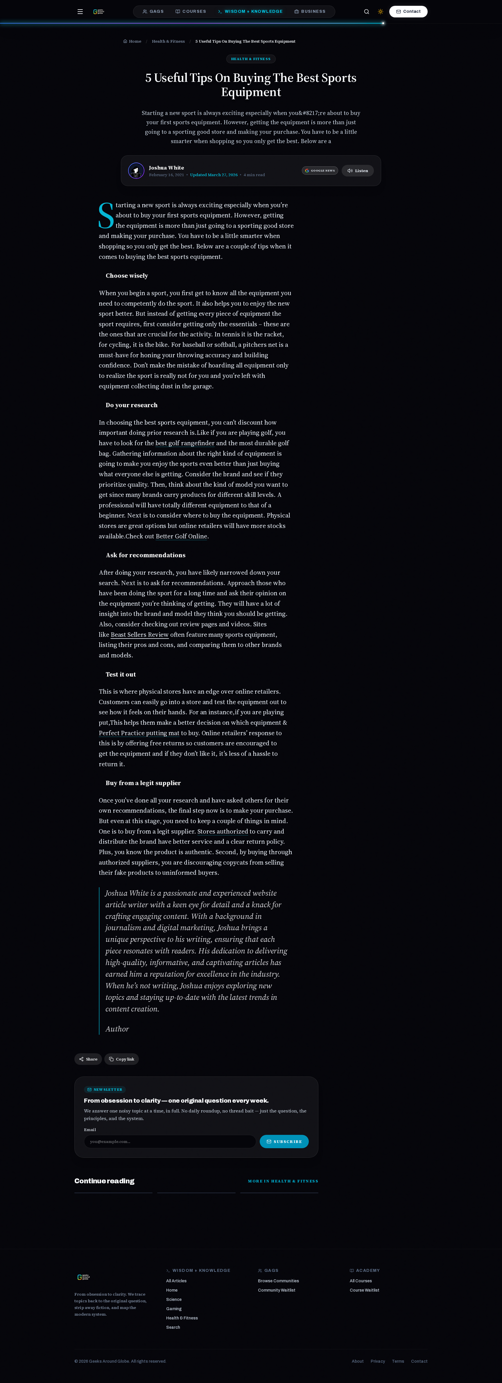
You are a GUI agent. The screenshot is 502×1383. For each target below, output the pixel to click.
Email (90, 1130)
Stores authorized (223, 831)
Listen (361, 171)
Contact (412, 11)
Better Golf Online (181, 536)
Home (172, 1290)
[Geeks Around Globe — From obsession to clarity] (99, 11)
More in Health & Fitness (283, 1181)
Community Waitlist (276, 1290)
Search (173, 1327)
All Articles (176, 1281)
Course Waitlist (364, 1290)
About (358, 1361)
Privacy (378, 1361)
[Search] (366, 11)
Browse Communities (278, 1281)
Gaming (174, 1309)
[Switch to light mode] (380, 11)
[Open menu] (80, 11)
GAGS (157, 11)
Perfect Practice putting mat (139, 733)
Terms (398, 1361)
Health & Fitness (182, 1318)
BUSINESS (313, 11)
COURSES (194, 11)
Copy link (125, 1059)
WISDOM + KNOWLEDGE (254, 11)
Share (91, 1059)
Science (174, 1299)
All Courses (361, 1281)
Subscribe (288, 1141)
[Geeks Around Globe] (83, 1277)
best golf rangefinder (185, 443)
